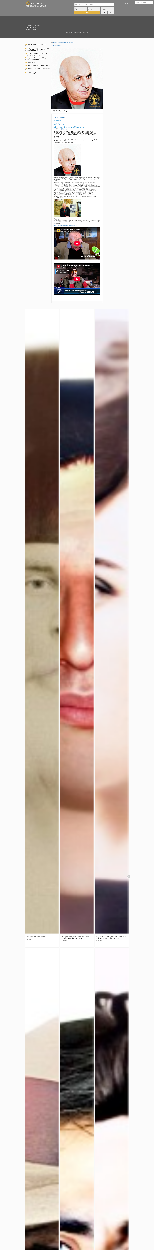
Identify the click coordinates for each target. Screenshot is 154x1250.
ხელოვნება (57, 45)
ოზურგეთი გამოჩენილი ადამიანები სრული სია (69, 127)
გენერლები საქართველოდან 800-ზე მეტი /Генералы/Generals (37, 49)
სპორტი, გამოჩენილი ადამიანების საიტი (37, 69)
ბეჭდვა (64, 129)
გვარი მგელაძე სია (60, 124)
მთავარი (69, 32)
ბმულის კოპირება (61, 117)
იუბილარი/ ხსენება (81, 32)
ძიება (87, 12)
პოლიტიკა (31, 62)
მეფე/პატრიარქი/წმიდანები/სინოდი (35, 45)
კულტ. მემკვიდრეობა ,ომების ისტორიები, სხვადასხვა (36, 54)
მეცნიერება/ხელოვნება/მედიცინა (39, 65)
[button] (101, 49)
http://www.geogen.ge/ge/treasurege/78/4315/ (65, 225)
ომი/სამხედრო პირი (34, 73)
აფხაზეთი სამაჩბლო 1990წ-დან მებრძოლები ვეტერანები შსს (36, 58)
